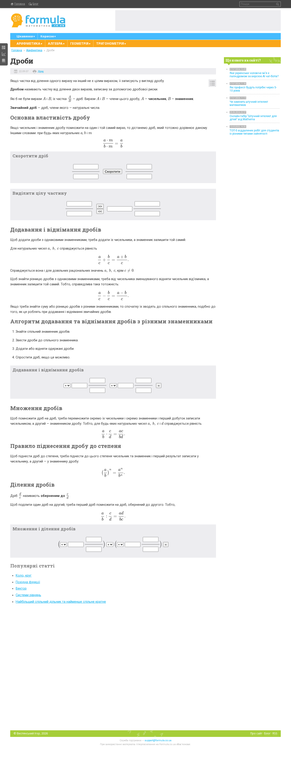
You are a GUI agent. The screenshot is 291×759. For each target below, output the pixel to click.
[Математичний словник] (3, 60)
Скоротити (112, 171)
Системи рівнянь (28, 595)
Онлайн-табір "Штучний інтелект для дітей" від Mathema (253, 118)
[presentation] (44, 99)
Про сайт (256, 733)
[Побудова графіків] (3, 54)
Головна (19, 3)
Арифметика (34, 50)
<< (100, 211)
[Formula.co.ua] (38, 20)
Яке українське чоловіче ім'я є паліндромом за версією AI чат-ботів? (254, 75)
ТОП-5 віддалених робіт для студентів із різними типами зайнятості (254, 132)
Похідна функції (28, 582)
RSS (275, 733)
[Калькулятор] (3, 47)
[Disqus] (113, 667)
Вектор (21, 588)
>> (100, 206)
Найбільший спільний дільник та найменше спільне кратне (61, 602)
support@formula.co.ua (158, 740)
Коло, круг (24, 576)
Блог (35, 3)
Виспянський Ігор (28, 733)
